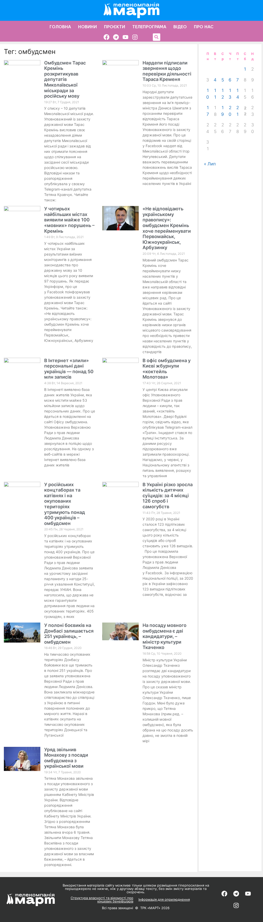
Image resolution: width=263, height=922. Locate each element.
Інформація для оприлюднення (164, 899)
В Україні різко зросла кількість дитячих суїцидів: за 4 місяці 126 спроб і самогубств (168, 495)
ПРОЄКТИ (114, 26)
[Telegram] (115, 37)
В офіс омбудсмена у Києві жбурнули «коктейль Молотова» (167, 369)
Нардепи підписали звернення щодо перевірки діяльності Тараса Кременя (167, 71)
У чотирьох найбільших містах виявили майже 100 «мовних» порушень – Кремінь (69, 219)
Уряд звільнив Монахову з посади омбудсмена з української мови (66, 758)
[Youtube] (125, 37)
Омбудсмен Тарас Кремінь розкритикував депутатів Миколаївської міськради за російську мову (65, 79)
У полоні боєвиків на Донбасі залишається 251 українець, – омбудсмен (68, 634)
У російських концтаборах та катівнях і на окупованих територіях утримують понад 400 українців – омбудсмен (64, 504)
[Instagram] (134, 37)
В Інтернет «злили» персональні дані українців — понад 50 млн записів (68, 369)
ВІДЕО (180, 26)
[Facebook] (106, 37)
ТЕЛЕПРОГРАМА (149, 26)
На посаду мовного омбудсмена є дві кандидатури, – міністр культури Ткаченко (164, 636)
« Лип (210, 163)
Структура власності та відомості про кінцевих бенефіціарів (102, 899)
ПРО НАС (203, 26)
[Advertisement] (230, 249)
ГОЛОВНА (60, 26)
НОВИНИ (87, 26)
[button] (156, 37)
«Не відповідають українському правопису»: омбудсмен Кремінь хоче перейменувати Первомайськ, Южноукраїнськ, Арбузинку (167, 228)
